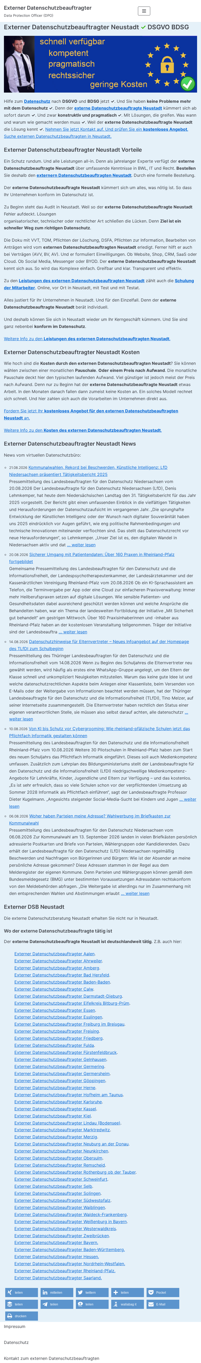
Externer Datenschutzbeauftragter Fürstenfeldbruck (65, 1052)
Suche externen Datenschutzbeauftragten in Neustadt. (57, 136)
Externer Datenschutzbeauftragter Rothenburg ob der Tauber (75, 1172)
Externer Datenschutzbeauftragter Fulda (54, 1045)
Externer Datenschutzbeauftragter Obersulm (58, 1158)
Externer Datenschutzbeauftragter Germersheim (62, 1073)
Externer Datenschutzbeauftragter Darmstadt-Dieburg (68, 996)
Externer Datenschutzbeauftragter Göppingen (59, 1080)
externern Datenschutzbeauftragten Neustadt (84, 175)
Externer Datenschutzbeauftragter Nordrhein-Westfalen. (69, 1263)
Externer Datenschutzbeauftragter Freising (56, 1031)
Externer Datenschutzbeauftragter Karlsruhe (58, 1101)
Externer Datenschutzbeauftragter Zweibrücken (61, 1235)
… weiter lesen (81, 544)
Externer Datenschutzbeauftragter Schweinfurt (60, 1179)
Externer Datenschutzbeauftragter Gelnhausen (60, 1059)
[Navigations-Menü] (144, 11)
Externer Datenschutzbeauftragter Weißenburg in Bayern (70, 1221)
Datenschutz (37, 101)
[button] (21, 1292)
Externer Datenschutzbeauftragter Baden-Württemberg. (69, 1249)
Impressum (14, 1326)
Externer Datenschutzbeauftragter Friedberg (58, 1038)
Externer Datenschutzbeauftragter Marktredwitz (62, 1129)
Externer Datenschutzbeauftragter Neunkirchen (61, 1151)
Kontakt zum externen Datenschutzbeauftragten (51, 1358)
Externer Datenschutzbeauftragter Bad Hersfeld (61, 975)
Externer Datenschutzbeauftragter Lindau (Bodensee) (67, 1123)
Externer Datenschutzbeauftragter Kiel (52, 1115)
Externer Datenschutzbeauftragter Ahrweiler (58, 960)
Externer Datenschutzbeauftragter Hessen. (56, 1256)
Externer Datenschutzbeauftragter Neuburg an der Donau (71, 1143)
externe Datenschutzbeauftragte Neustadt (118, 108)
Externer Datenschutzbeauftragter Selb (53, 1186)
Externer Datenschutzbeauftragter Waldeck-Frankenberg (70, 1214)
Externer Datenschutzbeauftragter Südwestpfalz (62, 1200)
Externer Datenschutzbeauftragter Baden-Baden (62, 982)
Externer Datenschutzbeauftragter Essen (54, 1010)
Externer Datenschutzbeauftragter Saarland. (58, 1277)
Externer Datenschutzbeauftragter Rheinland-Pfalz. (64, 1270)
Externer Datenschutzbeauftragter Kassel (55, 1108)
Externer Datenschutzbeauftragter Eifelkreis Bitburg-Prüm (71, 1003)
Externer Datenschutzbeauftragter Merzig (55, 1136)
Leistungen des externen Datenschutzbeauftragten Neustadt (81, 280)
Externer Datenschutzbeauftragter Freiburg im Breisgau (69, 1024)
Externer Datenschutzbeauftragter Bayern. (56, 1242)
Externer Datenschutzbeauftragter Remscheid (59, 1165)
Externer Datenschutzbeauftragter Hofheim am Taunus (68, 1094)
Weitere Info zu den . (87, 338)
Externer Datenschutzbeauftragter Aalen (54, 953)
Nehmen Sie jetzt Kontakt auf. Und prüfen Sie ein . (116, 129)
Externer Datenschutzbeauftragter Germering (59, 1066)
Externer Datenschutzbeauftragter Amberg (56, 967)
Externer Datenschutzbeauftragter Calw (53, 989)
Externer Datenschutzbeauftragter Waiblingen (59, 1207)
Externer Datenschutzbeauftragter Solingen (57, 1193)
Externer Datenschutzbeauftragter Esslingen (58, 1017)
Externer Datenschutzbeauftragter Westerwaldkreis (65, 1228)
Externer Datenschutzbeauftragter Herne (54, 1087)
